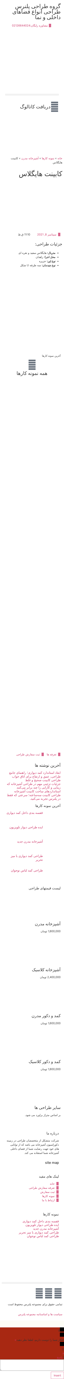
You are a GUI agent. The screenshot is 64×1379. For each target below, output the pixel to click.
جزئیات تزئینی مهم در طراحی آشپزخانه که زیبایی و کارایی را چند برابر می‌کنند (34, 785)
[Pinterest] (58, 1293)
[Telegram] (48, 1293)
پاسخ (59, 1357)
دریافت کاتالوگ (35, 107)
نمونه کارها (48, 158)
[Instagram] (39, 1293)
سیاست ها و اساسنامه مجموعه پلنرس (40, 1314)
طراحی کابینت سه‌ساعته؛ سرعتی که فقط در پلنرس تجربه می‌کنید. (34, 797)
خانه (60, 158)
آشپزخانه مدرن (30, 158)
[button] (32, 95)
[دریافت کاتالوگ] (54, 107)
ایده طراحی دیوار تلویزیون (26, 827)
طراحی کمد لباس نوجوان (27, 870)
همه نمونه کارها (32, 373)
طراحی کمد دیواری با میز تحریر (39, 1232)
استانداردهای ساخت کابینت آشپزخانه (37, 791)
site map (52, 1163)
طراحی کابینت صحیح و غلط (43, 780)
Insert (57, 1375)
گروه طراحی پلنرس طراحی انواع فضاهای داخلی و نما (36, 11)
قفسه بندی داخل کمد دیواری (24, 813)
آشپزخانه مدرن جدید (30, 841)
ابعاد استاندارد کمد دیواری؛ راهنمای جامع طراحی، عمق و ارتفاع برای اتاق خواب (35, 774)
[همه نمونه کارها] (32, 364)
